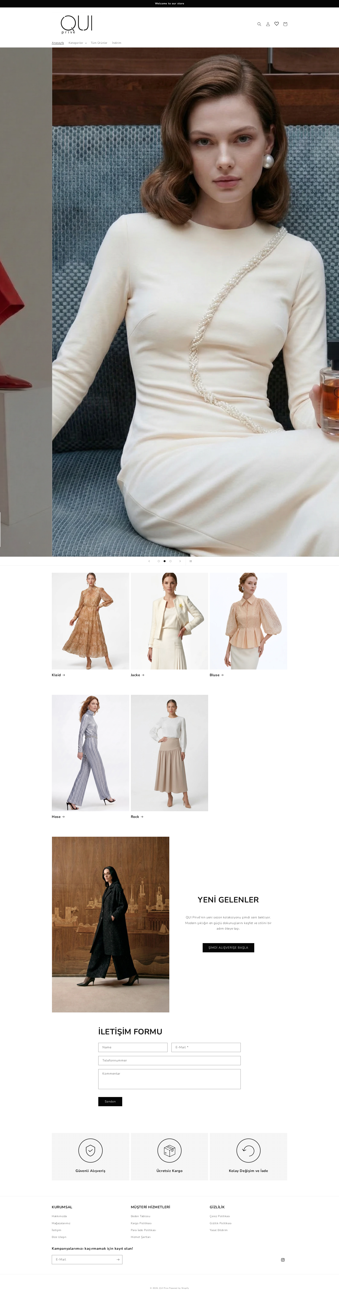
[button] (77, 43)
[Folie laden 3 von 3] (170, 561)
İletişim (56, 1230)
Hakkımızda (59, 1216)
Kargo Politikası (141, 1223)
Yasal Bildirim (219, 1230)
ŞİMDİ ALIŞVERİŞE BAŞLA (228, 948)
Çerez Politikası (220, 1216)
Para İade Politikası (143, 1230)
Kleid (56, 675)
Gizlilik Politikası (220, 1223)
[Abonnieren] (118, 1259)
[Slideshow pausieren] (190, 561)
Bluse (215, 675)
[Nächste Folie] (180, 561)
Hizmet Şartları (141, 1237)
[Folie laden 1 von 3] (159, 561)
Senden (110, 1101)
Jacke (135, 675)
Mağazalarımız (61, 1223)
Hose (56, 817)
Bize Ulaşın (59, 1237)
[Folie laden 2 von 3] (165, 561)
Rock (135, 817)
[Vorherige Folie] (149, 561)
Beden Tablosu (140, 1216)
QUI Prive (163, 1288)
